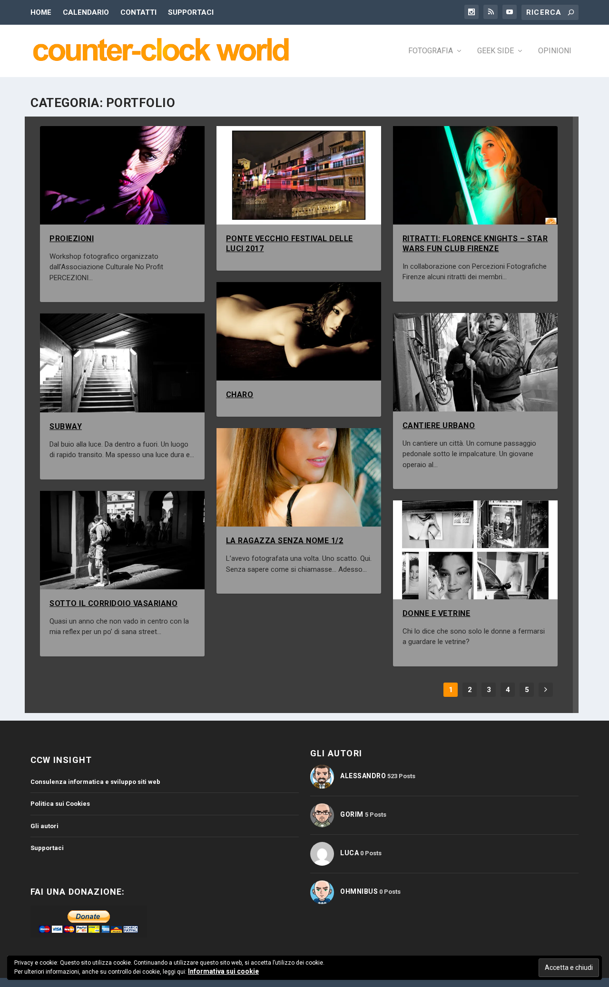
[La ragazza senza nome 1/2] (298, 477)
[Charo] (298, 331)
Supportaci (191, 12)
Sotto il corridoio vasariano (113, 603)
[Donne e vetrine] (475, 549)
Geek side (495, 51)
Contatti (138, 12)
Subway (65, 426)
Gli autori (44, 826)
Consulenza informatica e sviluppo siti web (95, 781)
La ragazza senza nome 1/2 (285, 540)
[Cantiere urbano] (475, 362)
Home (40, 12)
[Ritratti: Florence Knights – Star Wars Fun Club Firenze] (475, 175)
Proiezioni (71, 238)
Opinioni (554, 51)
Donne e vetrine (437, 613)
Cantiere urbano (439, 425)
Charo (240, 394)
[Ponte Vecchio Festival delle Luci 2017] (298, 175)
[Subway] (122, 362)
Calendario (86, 12)
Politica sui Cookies (60, 803)
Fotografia (430, 51)
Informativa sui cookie (223, 971)
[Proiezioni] (122, 175)
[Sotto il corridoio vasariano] (122, 540)
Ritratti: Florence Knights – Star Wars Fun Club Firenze (475, 243)
